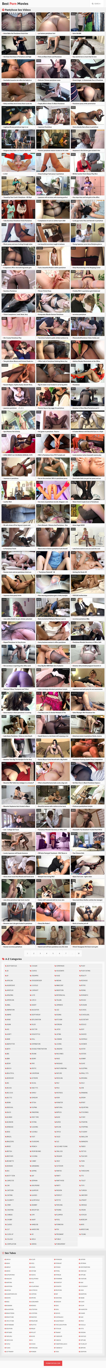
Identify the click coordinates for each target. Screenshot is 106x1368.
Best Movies (15, 4)
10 (78, 953)
